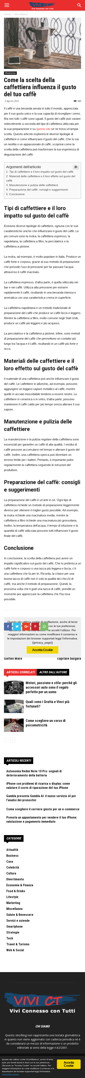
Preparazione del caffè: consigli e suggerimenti (38, 189)
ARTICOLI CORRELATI (20, 672)
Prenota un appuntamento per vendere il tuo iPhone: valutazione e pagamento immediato (41, 819)
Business (12, 856)
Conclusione (17, 194)
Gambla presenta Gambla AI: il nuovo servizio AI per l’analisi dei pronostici (41, 798)
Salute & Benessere (19, 915)
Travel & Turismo (17, 944)
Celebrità (12, 867)
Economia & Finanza (19, 885)
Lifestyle (12, 897)
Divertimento (15, 879)
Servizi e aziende (18, 920)
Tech (9, 938)
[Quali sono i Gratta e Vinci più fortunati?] (14, 706)
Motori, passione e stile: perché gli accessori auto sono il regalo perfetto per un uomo (51, 687)
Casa (9, 861)
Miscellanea (10, 73)
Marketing (13, 903)
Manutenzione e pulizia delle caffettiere (33, 185)
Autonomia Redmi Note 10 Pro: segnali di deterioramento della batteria (34, 773)
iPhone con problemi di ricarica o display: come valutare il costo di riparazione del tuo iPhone (38, 786)
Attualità (12, 850)
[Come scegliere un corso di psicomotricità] (14, 725)
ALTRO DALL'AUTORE (53, 672)
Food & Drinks (15, 891)
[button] (79, 5)
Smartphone (14, 926)
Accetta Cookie (42, 650)
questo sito (43, 129)
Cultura (11, 873)
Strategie (12, 932)
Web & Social (15, 950)
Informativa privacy (10, 1074)
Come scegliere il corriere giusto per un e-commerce (42, 809)
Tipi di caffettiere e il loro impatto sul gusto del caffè (41, 171)
